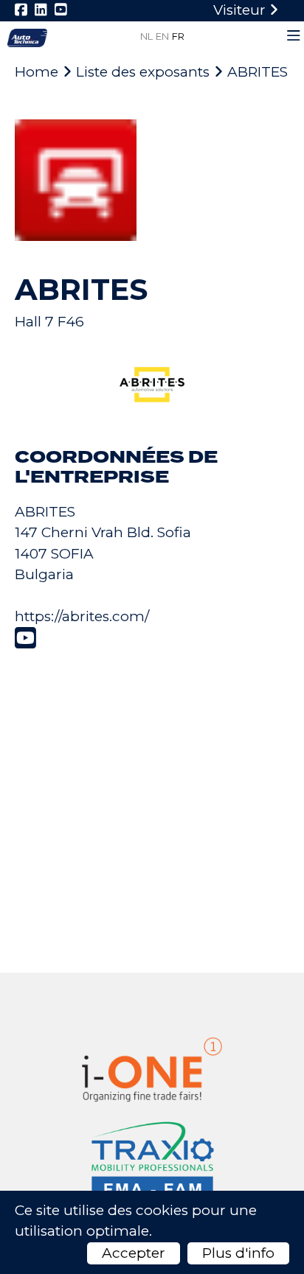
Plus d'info (238, 1253)
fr (178, 36)
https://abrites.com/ (82, 616)
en (162, 36)
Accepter (133, 1253)
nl (146, 36)
